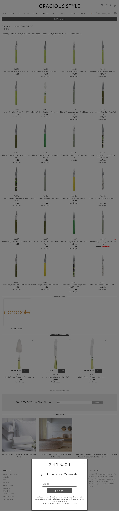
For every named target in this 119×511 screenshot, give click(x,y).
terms (66, 503)
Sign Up (59, 490)
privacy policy (73, 503)
